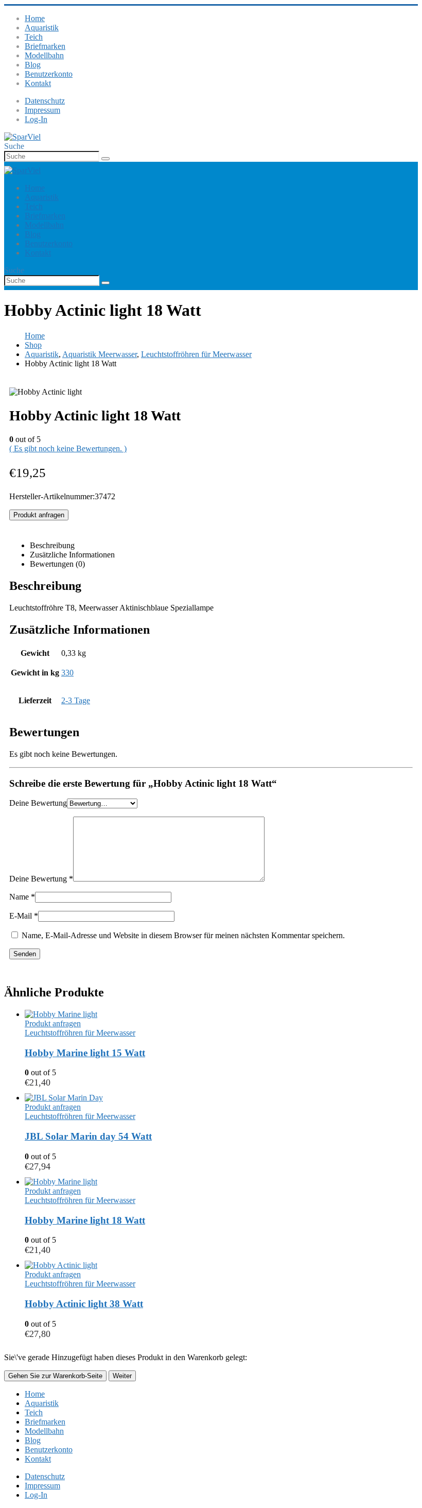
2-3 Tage (75, 700)
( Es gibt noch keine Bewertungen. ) (68, 448)
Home (35, 18)
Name (22, 896)
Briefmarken (45, 46)
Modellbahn (44, 55)
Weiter (122, 1376)
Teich (34, 36)
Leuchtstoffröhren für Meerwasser (80, 1032)
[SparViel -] (22, 136)
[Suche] (105, 158)
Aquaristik (42, 27)
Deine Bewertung (38, 803)
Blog (33, 64)
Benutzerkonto (49, 74)
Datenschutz (45, 100)
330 (67, 672)
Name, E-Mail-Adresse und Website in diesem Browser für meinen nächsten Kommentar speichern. (183, 935)
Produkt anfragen (38, 515)
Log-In (36, 119)
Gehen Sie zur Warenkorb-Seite (55, 1376)
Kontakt (38, 83)
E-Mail (23, 915)
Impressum (42, 110)
